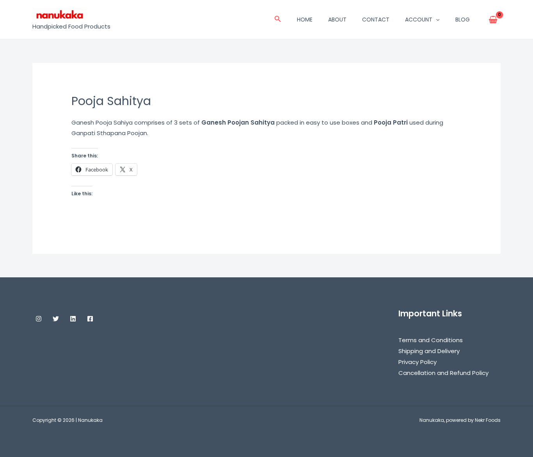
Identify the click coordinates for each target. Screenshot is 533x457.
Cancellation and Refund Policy (443, 373)
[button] (277, 19)
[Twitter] (56, 318)
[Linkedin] (73, 318)
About (337, 19)
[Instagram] (38, 318)
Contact (375, 19)
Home (305, 19)
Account (418, 19)
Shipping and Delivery (429, 351)
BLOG (462, 19)
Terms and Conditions (430, 340)
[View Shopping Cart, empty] (493, 19)
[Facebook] (90, 318)
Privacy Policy (417, 362)
